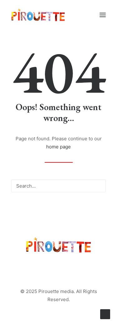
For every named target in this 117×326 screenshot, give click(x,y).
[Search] (58, 185)
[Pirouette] (38, 14)
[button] (102, 15)
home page (58, 147)
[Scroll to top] (105, 314)
